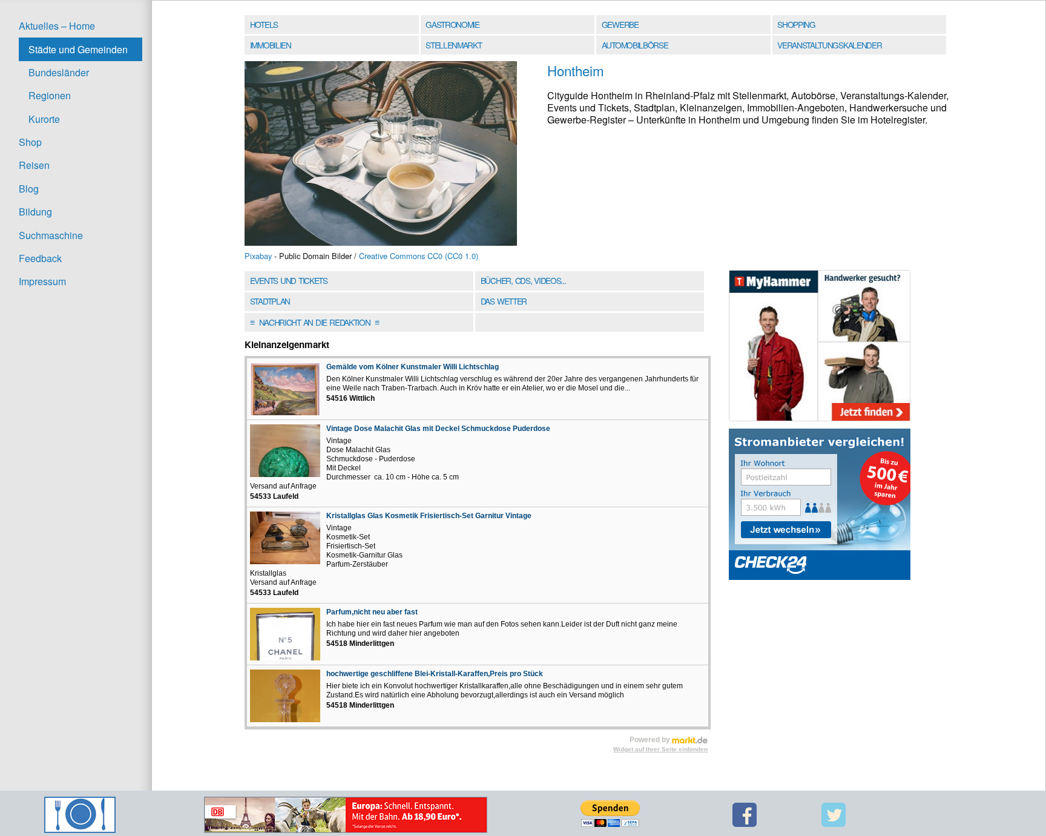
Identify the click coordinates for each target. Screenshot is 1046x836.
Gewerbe (620, 24)
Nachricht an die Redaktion (314, 322)
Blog (29, 189)
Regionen (49, 95)
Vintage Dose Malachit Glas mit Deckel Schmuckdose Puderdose (438, 428)
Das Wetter (504, 301)
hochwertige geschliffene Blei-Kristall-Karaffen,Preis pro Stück (434, 674)
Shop (30, 142)
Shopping (796, 24)
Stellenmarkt (453, 45)
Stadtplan (270, 301)
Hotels (264, 24)
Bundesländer (58, 72)
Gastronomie (452, 24)
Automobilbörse (635, 45)
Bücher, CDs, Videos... (523, 280)
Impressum (42, 281)
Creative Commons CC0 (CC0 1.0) (418, 256)
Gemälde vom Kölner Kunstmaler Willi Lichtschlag (412, 367)
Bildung (35, 212)
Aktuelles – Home (57, 26)
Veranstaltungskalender (829, 45)
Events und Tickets (288, 280)
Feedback (40, 258)
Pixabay (258, 256)
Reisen (34, 165)
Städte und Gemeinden (78, 49)
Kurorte (44, 119)
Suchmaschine (51, 235)
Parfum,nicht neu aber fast (372, 612)
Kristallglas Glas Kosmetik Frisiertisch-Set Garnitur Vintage (428, 516)
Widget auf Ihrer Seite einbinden (660, 749)
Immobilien (270, 45)
